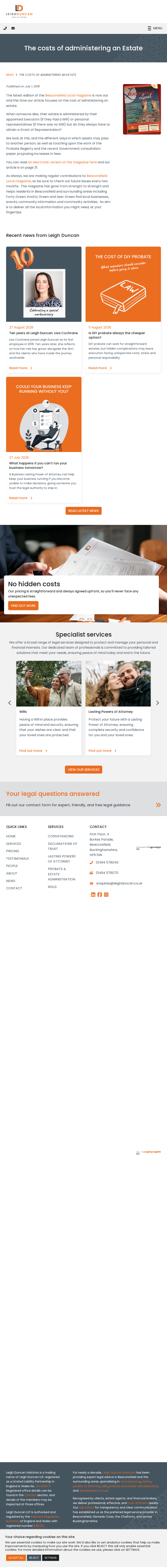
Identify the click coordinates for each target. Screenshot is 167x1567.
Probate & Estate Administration (61, 874)
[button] (83, 805)
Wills (52, 886)
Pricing (12, 851)
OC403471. (43, 1486)
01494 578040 (107, 862)
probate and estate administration (133, 1486)
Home (11, 836)
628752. (39, 1526)
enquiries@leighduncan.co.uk (119, 883)
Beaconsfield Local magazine (68, 95)
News (10, 881)
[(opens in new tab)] (148, 1303)
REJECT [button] (34, 1558)
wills (104, 1486)
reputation (86, 1507)
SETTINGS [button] (51, 1558)
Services (13, 843)
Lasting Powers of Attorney (62, 859)
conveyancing (130, 1481)
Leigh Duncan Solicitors (119, 1473)
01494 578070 (107, 872)
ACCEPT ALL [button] (16, 1558)
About (11, 873)
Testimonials (17, 858)
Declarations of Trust (62, 846)
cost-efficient (138, 1503)
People (12, 866)
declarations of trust (93, 1491)
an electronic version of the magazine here (62, 162)
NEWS (10, 75)
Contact (14, 888)
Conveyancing (61, 836)
